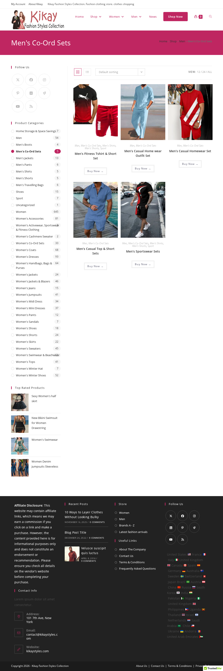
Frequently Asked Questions (137, 568)
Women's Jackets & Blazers (33, 281)
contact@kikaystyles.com (42, 636)
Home (163, 41)
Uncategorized (25, 205)
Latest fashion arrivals (133, 532)
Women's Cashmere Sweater (34, 236)
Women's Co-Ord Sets (30, 243)
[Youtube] (18, 106)
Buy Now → (95, 171)
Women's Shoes (26, 328)
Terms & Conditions (132, 562)
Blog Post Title (75, 532)
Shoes (20, 192)
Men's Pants (24, 165)
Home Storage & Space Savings (36, 131)
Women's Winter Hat (29, 369)
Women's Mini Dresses (30, 308)
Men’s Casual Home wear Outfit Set (143, 153)
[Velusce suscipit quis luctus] (72, 553)
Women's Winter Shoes (31, 375)
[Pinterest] (18, 93)
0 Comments (97, 522)
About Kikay (36, 4)
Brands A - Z (126, 525)
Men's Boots (24, 145)
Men (182, 41)
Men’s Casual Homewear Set (190, 151)
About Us (141, 666)
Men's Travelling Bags (30, 185)
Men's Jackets (24, 158)
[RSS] (31, 106)
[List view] (87, 72)
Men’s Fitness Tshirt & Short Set (96, 156)
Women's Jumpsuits (29, 295)
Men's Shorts (92, 148)
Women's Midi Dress (29, 301)
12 (198, 72)
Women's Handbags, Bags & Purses (34, 265)
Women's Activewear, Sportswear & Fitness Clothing (37, 227)
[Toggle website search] (210, 17)
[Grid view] (77, 72)
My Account (18, 4)
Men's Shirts (109, 145)
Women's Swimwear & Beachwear (37, 355)
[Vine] (44, 93)
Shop (173, 41)
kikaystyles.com (37, 651)
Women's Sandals (27, 322)
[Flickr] (31, 93)
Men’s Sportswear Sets (143, 251)
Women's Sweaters (28, 348)
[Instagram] (44, 80)
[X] (18, 80)
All (210, 72)
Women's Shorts (26, 335)
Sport (103, 148)
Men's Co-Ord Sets (91, 145)
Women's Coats (26, 250)
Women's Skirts (26, 342)
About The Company (132, 549)
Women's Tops (25, 362)
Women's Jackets (27, 275)
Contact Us (126, 556)
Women (21, 212)
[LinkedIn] (171, 527)
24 (203, 72)
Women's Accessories (30, 218)
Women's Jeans (25, 288)
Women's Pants (26, 315)
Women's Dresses (27, 257)
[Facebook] (31, 80)
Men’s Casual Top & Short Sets (95, 251)
